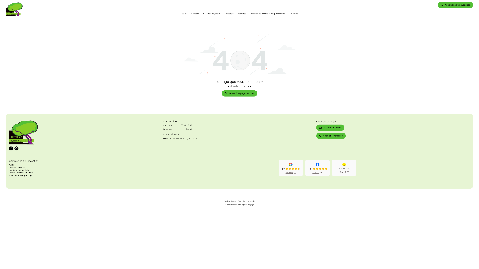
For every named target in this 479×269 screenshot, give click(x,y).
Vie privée (241, 201)
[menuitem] (184, 13)
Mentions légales (230, 201)
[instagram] (16, 148)
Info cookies (250, 201)
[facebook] (11, 148)
